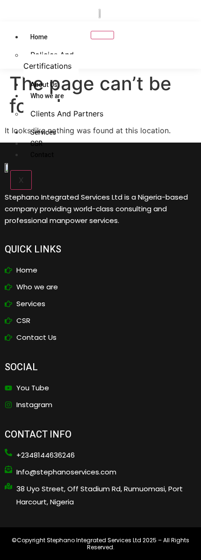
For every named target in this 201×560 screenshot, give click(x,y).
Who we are (47, 96)
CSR (36, 144)
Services (43, 132)
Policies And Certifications (48, 60)
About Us (43, 85)
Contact (42, 155)
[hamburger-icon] (102, 35)
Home (39, 37)
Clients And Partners (66, 113)
